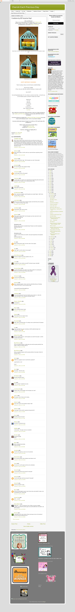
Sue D (15, 369)
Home (12, 11)
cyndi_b (15, 395)
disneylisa (16, 450)
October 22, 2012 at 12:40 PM (19, 479)
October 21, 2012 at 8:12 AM (19, 189)
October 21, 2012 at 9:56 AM (19, 229)
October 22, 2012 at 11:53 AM (19, 466)
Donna (15, 415)
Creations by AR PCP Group (19, 113)
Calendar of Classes (37, 11)
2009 (50, 254)
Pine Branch (52, 221)
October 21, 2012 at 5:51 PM (19, 385)
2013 (50, 190)
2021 (50, 178)
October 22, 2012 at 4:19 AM (19, 439)
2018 (50, 183)
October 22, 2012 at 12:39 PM (19, 473)
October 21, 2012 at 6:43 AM (19, 168)
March (51, 246)
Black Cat (52, 201)
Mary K (15, 489)
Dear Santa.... (52, 198)
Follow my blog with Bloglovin (53, 51)
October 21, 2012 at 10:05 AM (19, 251)
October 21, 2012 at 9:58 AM (19, 238)
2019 (50, 181)
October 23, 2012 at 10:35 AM (19, 509)
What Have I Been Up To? (55, 207)
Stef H (15, 358)
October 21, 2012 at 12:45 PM (19, 310)
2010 (50, 252)
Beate (15, 442)
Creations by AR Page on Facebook (33, 117)
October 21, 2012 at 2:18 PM (19, 354)
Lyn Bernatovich (17, 192)
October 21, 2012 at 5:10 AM (19, 147)
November (52, 195)
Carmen (15, 314)
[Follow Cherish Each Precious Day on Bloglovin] (51, 57)
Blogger (44, 601)
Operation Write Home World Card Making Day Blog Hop (56, 228)
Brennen (16, 512)
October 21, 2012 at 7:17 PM (19, 405)
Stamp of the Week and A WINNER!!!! (54, 234)
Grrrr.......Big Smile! (53, 220)
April (51, 244)
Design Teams (45, 11)
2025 (50, 172)
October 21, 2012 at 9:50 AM (19, 220)
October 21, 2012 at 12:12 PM (19, 304)
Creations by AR (38, 22)
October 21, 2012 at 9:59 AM (19, 245)
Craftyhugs (16, 293)
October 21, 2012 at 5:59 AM (19, 161)
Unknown (16, 150)
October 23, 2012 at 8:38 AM (19, 500)
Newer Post (14, 524)
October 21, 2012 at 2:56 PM (19, 372)
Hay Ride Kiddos (53, 216)
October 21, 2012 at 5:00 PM (19, 378)
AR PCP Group (31, 126)
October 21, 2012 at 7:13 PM (19, 398)
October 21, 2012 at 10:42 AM (19, 258)
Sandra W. (16, 470)
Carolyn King (16, 497)
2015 (50, 187)
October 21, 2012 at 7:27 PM (19, 418)
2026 (50, 170)
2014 (50, 189)
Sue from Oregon (17, 268)
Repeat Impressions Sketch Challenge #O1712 (55, 218)
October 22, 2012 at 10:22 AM (19, 453)
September (52, 236)
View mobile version (28, 526)
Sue (15, 248)
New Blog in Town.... (54, 199)
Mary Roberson (17, 342)
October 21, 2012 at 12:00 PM (19, 297)
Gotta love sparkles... (54, 204)
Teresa (15, 463)
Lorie (15, 261)
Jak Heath (16, 165)
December (52, 193)
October (51, 196)
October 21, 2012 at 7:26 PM (19, 411)
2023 (50, 175)
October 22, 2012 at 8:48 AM (19, 446)
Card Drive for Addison (54, 202)
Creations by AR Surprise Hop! (55, 214)
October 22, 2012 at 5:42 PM (19, 493)
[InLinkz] (48, 260)
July (51, 239)
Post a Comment (16, 519)
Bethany (15, 421)
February (52, 247)
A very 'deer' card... (53, 205)
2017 (50, 184)
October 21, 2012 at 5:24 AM (19, 155)
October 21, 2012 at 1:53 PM (19, 331)
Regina (15, 307)
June (51, 241)
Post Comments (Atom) (21, 529)
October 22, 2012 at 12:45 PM (19, 486)
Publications (29, 11)
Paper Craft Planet (34, 24)
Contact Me (18, 11)
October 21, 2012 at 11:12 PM (19, 424)
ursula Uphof (16, 200)
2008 (50, 255)
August (51, 238)
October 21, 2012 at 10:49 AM (19, 264)
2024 (50, 173)
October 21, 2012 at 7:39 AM (19, 182)
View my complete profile (52, 91)
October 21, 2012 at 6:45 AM (19, 174)
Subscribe (55, 23)
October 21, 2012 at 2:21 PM (19, 365)
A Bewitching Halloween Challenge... (57, 211)
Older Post (42, 524)
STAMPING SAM (17, 138)
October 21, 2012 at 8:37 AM (19, 196)
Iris (14, 327)
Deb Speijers (16, 375)
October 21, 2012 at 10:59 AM (19, 272)
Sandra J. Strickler (17, 301)
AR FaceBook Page (31, 127)
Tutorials (51, 11)
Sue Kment (28, 109)
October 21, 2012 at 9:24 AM (19, 204)
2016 (50, 186)
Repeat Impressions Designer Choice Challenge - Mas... (55, 224)
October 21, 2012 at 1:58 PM (19, 339)
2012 (50, 192)
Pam (15, 382)
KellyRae (16, 428)
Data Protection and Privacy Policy (17, 13)
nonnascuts (16, 171)
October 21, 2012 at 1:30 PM (19, 317)
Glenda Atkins (17, 456)
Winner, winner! (53, 225)
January (51, 249)
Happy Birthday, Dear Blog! (55, 229)
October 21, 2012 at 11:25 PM (19, 431)
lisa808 (15, 186)
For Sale (23, 11)
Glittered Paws (17, 335)
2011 (50, 251)
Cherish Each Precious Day (25, 7)
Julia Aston (16, 178)
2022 (50, 176)
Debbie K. (16, 402)
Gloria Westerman (17, 255)
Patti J (54, 69)
